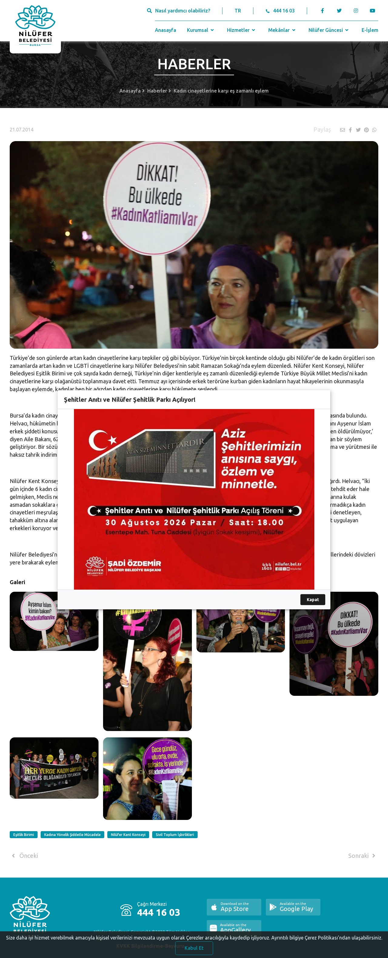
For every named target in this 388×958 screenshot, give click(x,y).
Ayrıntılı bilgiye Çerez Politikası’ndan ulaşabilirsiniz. (326, 937)
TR (238, 10)
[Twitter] (339, 10)
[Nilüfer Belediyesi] (35, 26)
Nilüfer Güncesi (326, 30)
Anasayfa (165, 30)
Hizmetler (239, 30)
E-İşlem (370, 30)
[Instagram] (356, 10)
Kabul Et (194, 948)
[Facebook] (323, 10)
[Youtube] (374, 10)
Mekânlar (279, 30)
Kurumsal (198, 30)
